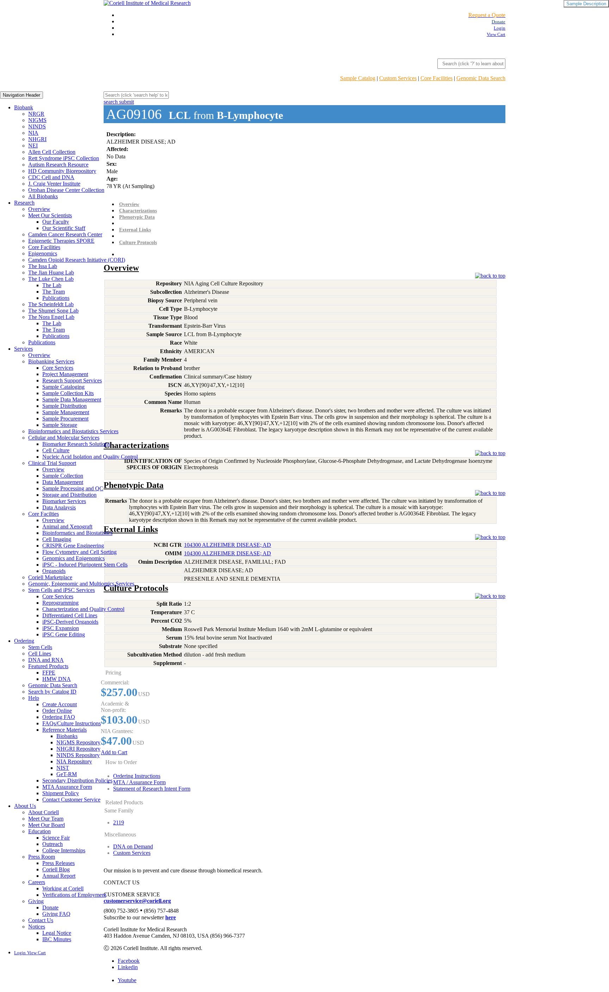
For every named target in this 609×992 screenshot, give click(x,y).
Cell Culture (55, 450)
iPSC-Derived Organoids (70, 622)
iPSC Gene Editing (63, 634)
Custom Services (398, 78)
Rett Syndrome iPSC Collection (63, 158)
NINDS (37, 126)
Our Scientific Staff (63, 228)
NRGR (36, 114)
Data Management (62, 482)
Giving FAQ (56, 914)
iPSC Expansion (60, 628)
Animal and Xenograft (67, 527)
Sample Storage (59, 425)
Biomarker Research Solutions (76, 444)
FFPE (48, 673)
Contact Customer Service (71, 800)
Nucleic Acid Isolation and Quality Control (90, 457)
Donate (50, 908)
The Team (53, 292)
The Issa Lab (42, 266)
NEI (33, 146)
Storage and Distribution (69, 495)
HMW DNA (56, 679)
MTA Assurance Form (67, 787)
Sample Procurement (65, 419)
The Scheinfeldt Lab (51, 304)
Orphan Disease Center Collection (66, 190)
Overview (39, 209)
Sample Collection (62, 476)
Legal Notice (56, 933)
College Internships (63, 850)
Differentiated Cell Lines (69, 615)
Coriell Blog (56, 869)
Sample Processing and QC (72, 488)
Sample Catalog (357, 78)
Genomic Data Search (480, 78)
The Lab (51, 285)
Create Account (59, 704)
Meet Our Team (45, 819)
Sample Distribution (64, 406)
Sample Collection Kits (68, 393)
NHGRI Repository (78, 749)
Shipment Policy (60, 793)
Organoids (54, 571)
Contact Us (40, 920)
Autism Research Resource (58, 165)
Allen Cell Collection (51, 152)
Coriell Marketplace (50, 577)
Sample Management (65, 412)
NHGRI (37, 139)
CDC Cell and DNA (51, 177)
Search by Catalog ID (52, 692)
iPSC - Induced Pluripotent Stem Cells (85, 565)
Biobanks (67, 736)
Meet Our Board (46, 825)
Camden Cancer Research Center (65, 234)
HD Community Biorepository (62, 171)
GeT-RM (66, 774)
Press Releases (58, 863)
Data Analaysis (59, 507)
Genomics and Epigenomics (73, 558)
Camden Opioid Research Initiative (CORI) (76, 260)
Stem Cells (40, 647)
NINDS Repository (78, 755)
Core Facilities (436, 78)
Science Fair (56, 838)
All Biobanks (43, 196)
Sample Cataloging (63, 387)
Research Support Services (72, 380)
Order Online (57, 711)
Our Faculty (55, 222)
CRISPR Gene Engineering (73, 546)
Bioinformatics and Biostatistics (77, 533)
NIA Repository (74, 761)
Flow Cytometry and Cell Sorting (79, 552)
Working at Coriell (63, 888)
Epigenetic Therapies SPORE (61, 241)
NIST (62, 768)
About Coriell (43, 812)
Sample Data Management (71, 400)
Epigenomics (42, 253)
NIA (33, 133)
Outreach (52, 844)
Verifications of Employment (74, 895)
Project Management (65, 374)
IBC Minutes (56, 939)
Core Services (57, 368)
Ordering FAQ (58, 717)
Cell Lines (39, 654)
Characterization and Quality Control (83, 609)
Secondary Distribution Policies (77, 781)
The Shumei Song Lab (53, 311)
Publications (55, 298)
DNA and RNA (46, 660)
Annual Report (58, 876)
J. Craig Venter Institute (54, 184)
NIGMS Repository (78, 742)
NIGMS (37, 120)
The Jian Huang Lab (51, 273)
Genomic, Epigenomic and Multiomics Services (81, 584)
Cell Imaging (56, 539)
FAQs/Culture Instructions (71, 723)
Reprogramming (60, 603)
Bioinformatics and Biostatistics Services (73, 431)
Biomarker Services (64, 501)
